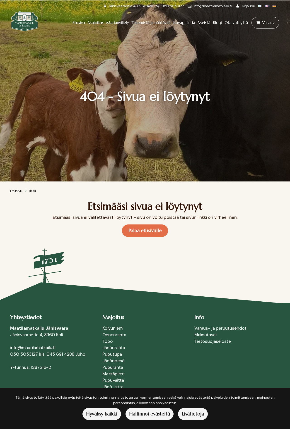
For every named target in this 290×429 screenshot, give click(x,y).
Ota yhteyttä (236, 22)
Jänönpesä (114, 361)
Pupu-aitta (113, 380)
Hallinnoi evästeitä (149, 414)
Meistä (204, 22)
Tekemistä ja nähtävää (151, 22)
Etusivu (79, 22)
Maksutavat (205, 335)
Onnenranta (114, 335)
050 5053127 (173, 6)
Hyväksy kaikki (101, 414)
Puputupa (112, 354)
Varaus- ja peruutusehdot (220, 328)
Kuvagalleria (184, 22)
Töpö (107, 341)
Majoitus (96, 22)
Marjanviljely (117, 22)
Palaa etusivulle (145, 231)
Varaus (268, 22)
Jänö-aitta (112, 387)
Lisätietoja (193, 414)
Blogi (217, 22)
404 (32, 190)
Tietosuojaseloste (212, 341)
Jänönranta (113, 347)
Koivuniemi (112, 328)
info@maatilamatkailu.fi (213, 6)
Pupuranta (112, 367)
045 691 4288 (60, 354)
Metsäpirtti (113, 374)
